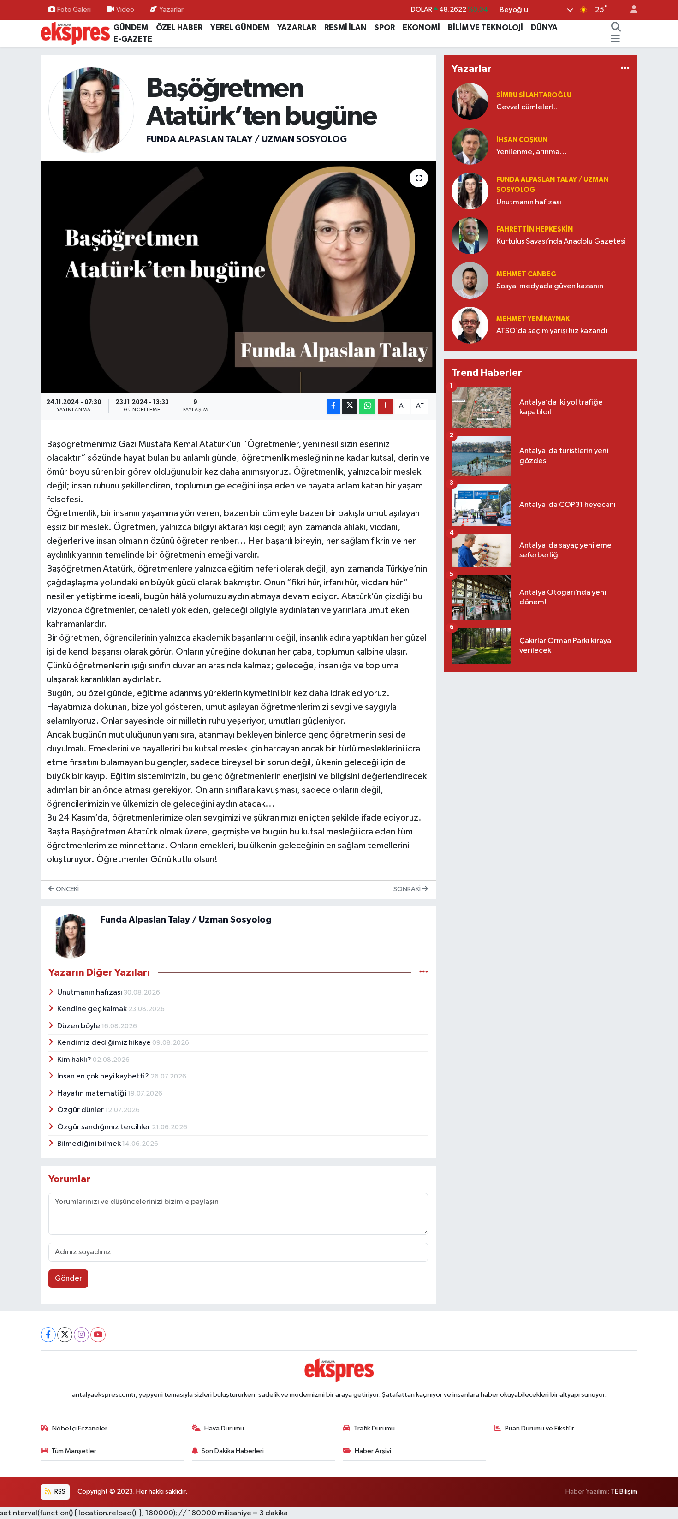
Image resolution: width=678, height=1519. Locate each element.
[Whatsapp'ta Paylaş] (367, 406)
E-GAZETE (132, 39)
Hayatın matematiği (92, 1093)
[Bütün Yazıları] (423, 973)
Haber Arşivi (373, 1451)
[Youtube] (98, 1334)
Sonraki (407, 889)
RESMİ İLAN (345, 27)
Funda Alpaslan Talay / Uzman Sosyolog (246, 139)
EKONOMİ (421, 27)
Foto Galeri (74, 9)
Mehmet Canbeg (526, 274)
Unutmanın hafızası (90, 992)
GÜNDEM (130, 27)
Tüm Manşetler (73, 1451)
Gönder (68, 1278)
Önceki (66, 889)
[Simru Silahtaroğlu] (470, 101)
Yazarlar (171, 9)
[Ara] (616, 28)
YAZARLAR (296, 27)
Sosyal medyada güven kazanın (549, 286)
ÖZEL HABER (179, 27)
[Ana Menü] (615, 39)
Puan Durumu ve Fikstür (539, 1428)
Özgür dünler (81, 1110)
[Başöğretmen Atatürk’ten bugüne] (238, 277)
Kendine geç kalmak (92, 1009)
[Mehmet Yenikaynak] (470, 325)
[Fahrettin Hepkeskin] (470, 235)
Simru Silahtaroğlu (533, 95)
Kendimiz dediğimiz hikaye (104, 1043)
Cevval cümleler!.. (526, 107)
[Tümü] (625, 69)
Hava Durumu (224, 1428)
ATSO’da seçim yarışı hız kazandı (551, 331)
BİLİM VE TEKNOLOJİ (485, 27)
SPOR (385, 27)
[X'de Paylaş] (349, 406)
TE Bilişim (624, 1491)
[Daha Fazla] (385, 406)
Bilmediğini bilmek (89, 1144)
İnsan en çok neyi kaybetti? (103, 1076)
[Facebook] (48, 1334)
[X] (64, 1334)
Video (125, 9)
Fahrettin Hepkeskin (534, 229)
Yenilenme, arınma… (531, 152)
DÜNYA (544, 27)
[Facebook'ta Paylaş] (333, 406)
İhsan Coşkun (521, 140)
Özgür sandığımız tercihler (104, 1127)
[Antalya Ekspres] (75, 33)
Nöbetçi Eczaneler (79, 1428)
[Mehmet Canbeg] (470, 280)
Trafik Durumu (374, 1428)
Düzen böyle (79, 1026)
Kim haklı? (75, 1060)
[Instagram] (81, 1334)
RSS (59, 1491)
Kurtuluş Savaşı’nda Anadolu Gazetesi (561, 241)
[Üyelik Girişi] (630, 10)
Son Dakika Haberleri (233, 1451)
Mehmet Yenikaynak (533, 319)
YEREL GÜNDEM (239, 27)
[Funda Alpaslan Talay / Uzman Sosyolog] (91, 109)
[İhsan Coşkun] (470, 146)
